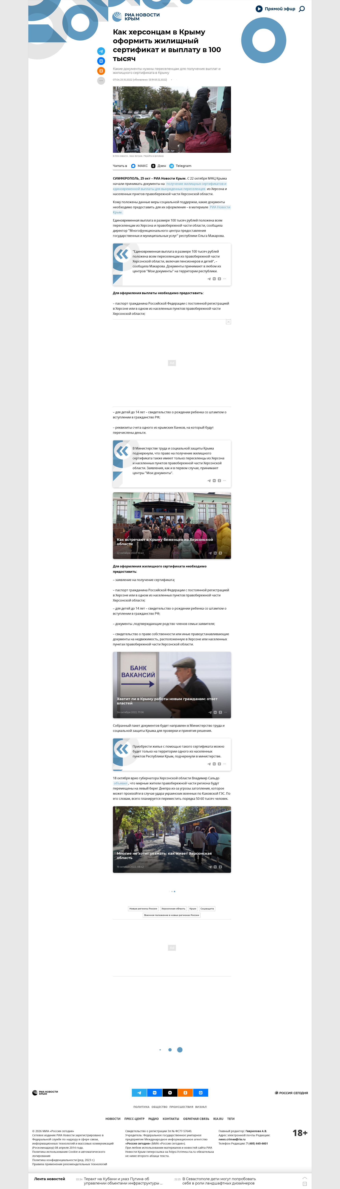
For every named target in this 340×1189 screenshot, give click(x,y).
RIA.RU (218, 1119)
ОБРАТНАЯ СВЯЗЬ (196, 1119)
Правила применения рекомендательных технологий (69, 1164)
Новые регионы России (143, 908)
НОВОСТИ (112, 1119)
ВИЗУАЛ (201, 1107)
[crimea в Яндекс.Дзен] (170, 1093)
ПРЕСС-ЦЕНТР (134, 1119)
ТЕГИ (231, 1119)
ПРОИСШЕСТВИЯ (181, 1107)
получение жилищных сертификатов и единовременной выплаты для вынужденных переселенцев (170, 186)
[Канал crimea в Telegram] (139, 1093)
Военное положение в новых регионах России (171, 915)
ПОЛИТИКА (141, 1107)
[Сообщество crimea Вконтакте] (154, 1093)
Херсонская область (173, 908)
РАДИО (153, 1119)
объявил (120, 783)
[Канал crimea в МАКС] (200, 1093)
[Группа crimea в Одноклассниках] (185, 1093)
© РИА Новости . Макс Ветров (127, 156)
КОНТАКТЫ (171, 1119)
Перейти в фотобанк (154, 156)
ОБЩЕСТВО (159, 1107)
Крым (192, 908)
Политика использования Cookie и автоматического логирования (68, 1154)
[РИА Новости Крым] (136, 16)
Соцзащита (207, 908)
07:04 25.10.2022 (122, 79)
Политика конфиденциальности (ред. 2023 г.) (63, 1160)
